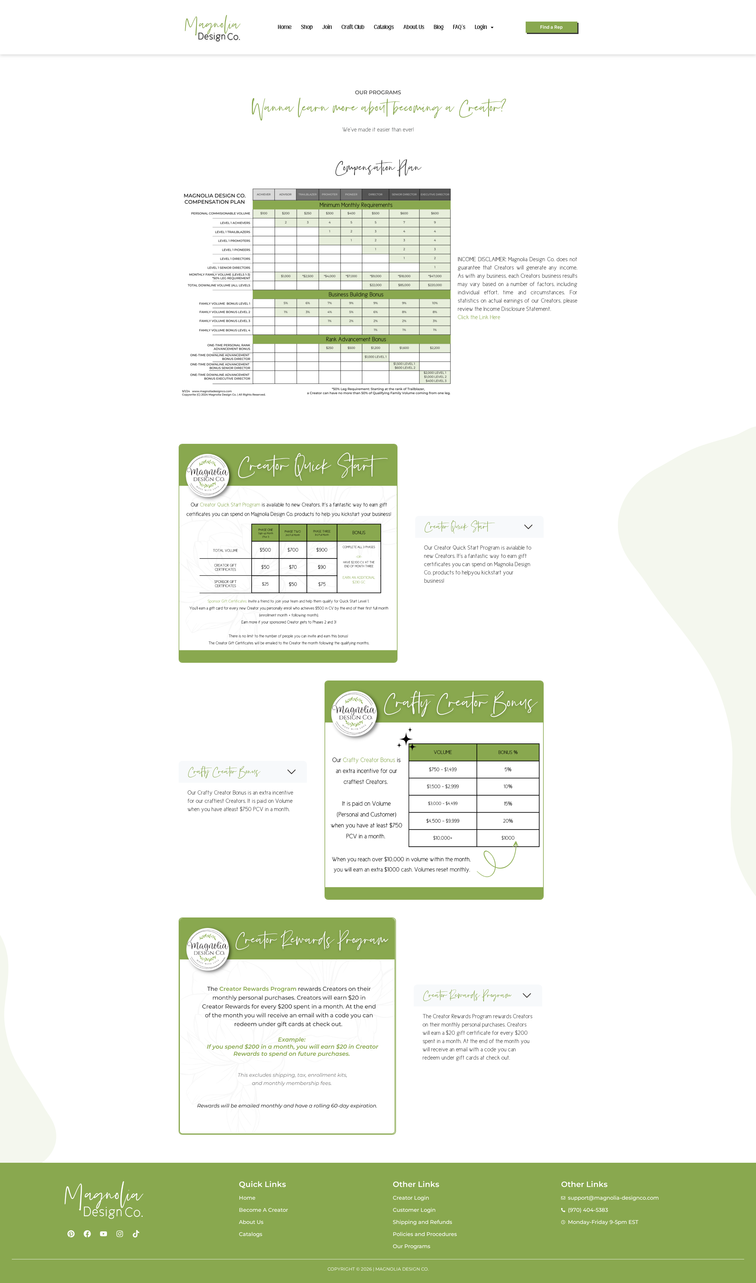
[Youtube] (103, 1234)
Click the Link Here (479, 317)
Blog (439, 27)
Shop (307, 27)
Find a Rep (551, 27)
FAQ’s (459, 27)
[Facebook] (87, 1234)
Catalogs (384, 27)
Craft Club (352, 27)
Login (481, 27)
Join (327, 27)
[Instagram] (119, 1234)
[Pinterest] (70, 1234)
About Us (413, 27)
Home (284, 27)
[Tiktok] (135, 1234)
